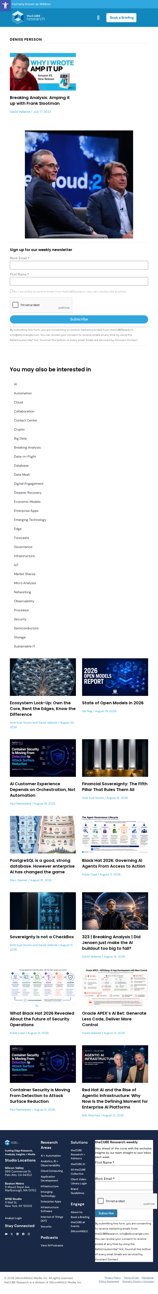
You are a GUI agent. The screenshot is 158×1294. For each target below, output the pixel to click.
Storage (20, 637)
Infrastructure (24, 556)
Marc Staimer (19, 880)
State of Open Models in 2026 (113, 703)
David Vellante (20, 112)
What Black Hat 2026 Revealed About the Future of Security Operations (42, 1019)
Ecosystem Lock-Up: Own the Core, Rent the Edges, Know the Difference (43, 708)
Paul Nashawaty (20, 803)
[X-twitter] (12, 1234)
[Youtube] (6, 1234)
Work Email (19, 258)
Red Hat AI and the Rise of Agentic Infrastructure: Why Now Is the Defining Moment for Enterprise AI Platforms (115, 1098)
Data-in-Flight (25, 456)
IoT (16, 565)
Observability (24, 601)
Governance (23, 547)
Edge (18, 529)
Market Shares (24, 574)
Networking (22, 592)
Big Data (20, 438)
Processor (21, 610)
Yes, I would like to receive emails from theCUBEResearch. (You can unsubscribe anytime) (69, 291)
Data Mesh (22, 474)
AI (15, 384)
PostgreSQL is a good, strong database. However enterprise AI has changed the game (42, 866)
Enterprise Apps (26, 511)
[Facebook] (23, 1234)
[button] (5, 5)
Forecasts (21, 538)
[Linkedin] (17, 1234)
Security (20, 619)
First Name (19, 274)
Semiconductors (26, 628)
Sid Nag (87, 711)
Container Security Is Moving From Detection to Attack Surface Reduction (40, 1095)
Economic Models (27, 502)
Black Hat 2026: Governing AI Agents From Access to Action (113, 863)
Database (21, 465)
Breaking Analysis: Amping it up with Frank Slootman (40, 100)
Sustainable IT (24, 646)
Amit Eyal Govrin (21, 722)
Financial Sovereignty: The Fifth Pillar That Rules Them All (115, 786)
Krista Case (89, 874)
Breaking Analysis (27, 447)
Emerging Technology (30, 520)
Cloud (18, 402)
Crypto (19, 429)
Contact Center (25, 420)
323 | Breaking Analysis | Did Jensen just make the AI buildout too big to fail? (111, 942)
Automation (23, 393)
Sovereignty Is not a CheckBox (42, 937)
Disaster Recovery (28, 492)
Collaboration (24, 411)
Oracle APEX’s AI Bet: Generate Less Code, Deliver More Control (114, 1019)
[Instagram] (29, 1234)
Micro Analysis (25, 583)
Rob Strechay (91, 1115)
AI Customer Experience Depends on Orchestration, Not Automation (42, 789)
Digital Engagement (28, 483)
